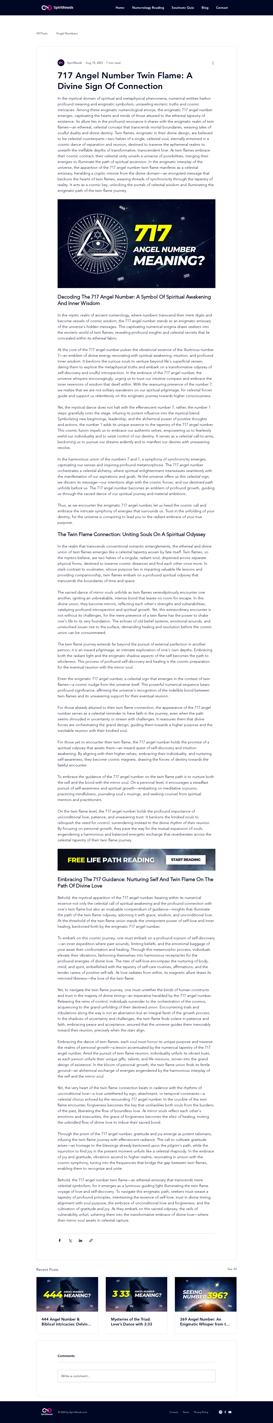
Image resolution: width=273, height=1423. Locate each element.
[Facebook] (225, 1412)
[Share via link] (91, 1240)
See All (232, 1269)
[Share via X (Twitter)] (70, 1240)
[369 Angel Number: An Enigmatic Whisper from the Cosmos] (206, 1294)
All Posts (42, 33)
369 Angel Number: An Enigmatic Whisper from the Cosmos (205, 1322)
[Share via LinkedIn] (80, 1240)
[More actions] (212, 62)
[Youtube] (230, 1412)
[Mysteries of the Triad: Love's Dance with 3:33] (136, 1294)
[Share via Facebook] (60, 1240)
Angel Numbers (67, 33)
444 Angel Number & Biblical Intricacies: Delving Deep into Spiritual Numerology (66, 1322)
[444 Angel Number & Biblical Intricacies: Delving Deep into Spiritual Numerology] (67, 1294)
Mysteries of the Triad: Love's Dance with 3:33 (131, 1322)
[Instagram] (220, 1412)
